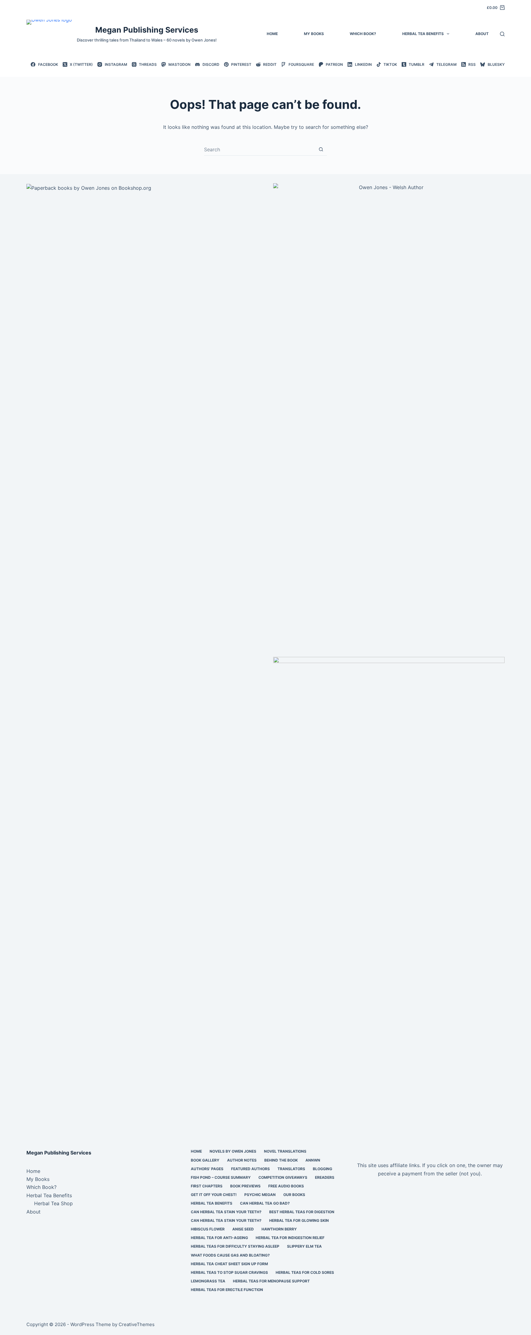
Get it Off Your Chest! (214, 1194)
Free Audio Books (286, 1186)
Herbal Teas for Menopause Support (271, 1281)
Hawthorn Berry (279, 1229)
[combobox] (259, 149)
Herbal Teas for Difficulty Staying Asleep (235, 1246)
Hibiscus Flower (208, 1229)
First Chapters (206, 1186)
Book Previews (245, 1186)
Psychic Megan (260, 1194)
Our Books (294, 1194)
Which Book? (363, 33)
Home (272, 33)
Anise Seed (243, 1229)
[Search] (502, 34)
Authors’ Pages (207, 1168)
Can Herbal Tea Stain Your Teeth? (226, 1212)
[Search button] (321, 149)
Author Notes (242, 1160)
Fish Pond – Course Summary (221, 1177)
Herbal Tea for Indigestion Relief (290, 1237)
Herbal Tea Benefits (423, 33)
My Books (314, 33)
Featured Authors (250, 1168)
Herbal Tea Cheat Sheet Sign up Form (229, 1263)
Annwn (312, 1160)
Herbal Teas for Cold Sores (305, 1272)
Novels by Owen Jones (233, 1151)
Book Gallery (205, 1160)
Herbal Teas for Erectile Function (227, 1289)
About (482, 33)
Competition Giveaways (282, 1177)
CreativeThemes (137, 1324)
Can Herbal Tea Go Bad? (265, 1203)
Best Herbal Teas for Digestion (301, 1212)
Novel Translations (285, 1151)
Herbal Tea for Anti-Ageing (219, 1237)
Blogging (322, 1168)
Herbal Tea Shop (53, 1203)
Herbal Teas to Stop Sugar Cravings (229, 1272)
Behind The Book (281, 1160)
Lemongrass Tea (208, 1281)
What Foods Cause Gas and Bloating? (230, 1255)
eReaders (324, 1177)
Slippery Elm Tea (304, 1246)
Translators (291, 1168)
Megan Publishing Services (146, 29)
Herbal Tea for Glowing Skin (299, 1220)
